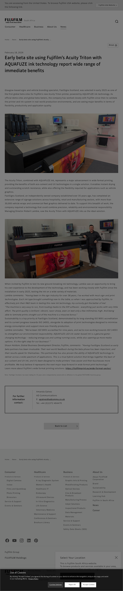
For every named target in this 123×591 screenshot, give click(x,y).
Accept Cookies (89, 584)
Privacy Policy (33, 579)
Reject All (72, 584)
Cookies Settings (55, 584)
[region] (61, 580)
